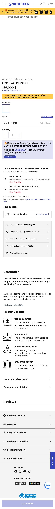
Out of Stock (27, 503)
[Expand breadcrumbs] (3, 17)
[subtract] (5, 135)
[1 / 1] (27, 47)
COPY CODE (10, 157)
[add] (19, 135)
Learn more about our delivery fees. (27, 200)
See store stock (42, 214)
